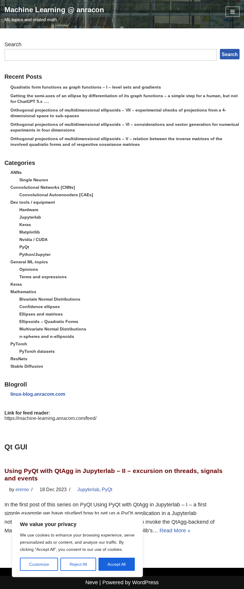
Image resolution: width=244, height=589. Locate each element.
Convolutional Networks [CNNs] (42, 187)
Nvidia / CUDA (33, 239)
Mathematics (23, 291)
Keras (25, 224)
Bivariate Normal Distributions (49, 299)
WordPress (145, 582)
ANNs (16, 172)
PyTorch (18, 343)
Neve (91, 582)
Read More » (174, 531)
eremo (22, 489)
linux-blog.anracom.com (37, 394)
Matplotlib (29, 232)
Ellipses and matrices (41, 314)
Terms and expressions (43, 276)
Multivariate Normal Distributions (52, 329)
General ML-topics (29, 261)
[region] (77, 545)
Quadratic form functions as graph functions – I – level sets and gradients (85, 87)
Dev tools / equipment (32, 202)
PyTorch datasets (37, 351)
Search (12, 44)
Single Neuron (33, 179)
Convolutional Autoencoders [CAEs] (56, 194)
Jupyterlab (30, 217)
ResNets (18, 358)
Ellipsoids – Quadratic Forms (48, 321)
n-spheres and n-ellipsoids (46, 336)
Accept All (116, 564)
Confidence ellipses (39, 306)
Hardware (28, 209)
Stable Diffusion (26, 366)
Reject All (78, 564)
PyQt (24, 247)
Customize (39, 564)
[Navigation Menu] (233, 12)
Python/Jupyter (35, 254)
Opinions (28, 269)
